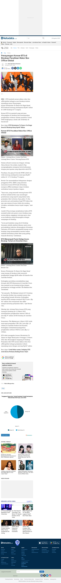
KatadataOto (24, 566)
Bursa (12, 552)
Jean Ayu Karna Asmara (14, 63)
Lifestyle (23, 48)
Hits (11, 48)
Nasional (3, 549)
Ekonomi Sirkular (45, 550)
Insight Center (24, 562)
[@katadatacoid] (50, 575)
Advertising (16, 579)
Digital (14, 42)
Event (22, 565)
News (12, 559)
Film (18, 48)
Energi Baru (44, 549)
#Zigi (3, 388)
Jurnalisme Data (36, 42)
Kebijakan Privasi (39, 579)
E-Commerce (24, 549)
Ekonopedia (20, 42)
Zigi (5, 53)
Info (11, 44)
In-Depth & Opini (46, 42)
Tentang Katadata (9, 579)
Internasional (4, 552)
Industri (2, 550)
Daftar (42, 571)
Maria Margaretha (9, 383)
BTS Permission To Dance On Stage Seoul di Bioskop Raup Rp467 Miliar (16, 126)
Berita (4, 42)
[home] (1, 42)
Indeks (23, 559)
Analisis (53, 550)
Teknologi (23, 555)
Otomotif (53, 42)
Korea (15, 48)
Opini (2, 560)
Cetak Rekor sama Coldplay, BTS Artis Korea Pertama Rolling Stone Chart (15, 351)
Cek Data (54, 552)
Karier (21, 579)
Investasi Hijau (45, 552)
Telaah (2, 559)
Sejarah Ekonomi (35, 549)
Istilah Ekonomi (35, 552)
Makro (12, 549)
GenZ (27, 48)
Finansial (9, 42)
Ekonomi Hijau (27, 42)
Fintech (23, 550)
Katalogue (13, 562)
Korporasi (13, 553)
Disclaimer (46, 579)
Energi (2, 553)
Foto (12, 563)
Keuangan (31, 48)
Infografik (54, 549)
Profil (33, 550)
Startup (23, 552)
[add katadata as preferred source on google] (17, 357)
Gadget (23, 553)
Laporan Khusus (4, 563)
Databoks (23, 563)
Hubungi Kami (53, 579)
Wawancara (3, 562)
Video (2, 44)
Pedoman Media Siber (29, 579)
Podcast (7, 44)
